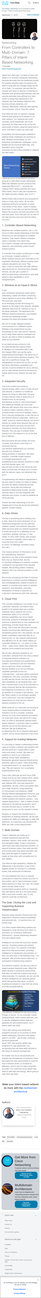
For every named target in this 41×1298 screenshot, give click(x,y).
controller (10, 1141)
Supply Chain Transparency (13, 1273)
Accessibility (8, 1265)
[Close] (38, 1280)
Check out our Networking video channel (26, 1175)
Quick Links (9, 1215)
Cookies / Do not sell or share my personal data (18, 1261)
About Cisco (8, 1220)
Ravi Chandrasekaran (11, 69)
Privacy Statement (19, 1289)
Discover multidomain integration (26, 1204)
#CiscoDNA (10, 1137)
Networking (14, 9)
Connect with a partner (12, 1232)
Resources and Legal (12, 1239)
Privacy (7, 1256)
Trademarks (8, 1269)
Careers (7, 1228)
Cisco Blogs (15, 3)
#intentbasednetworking (24, 1137)
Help (6, 1248)
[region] (20, 1287)
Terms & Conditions (11, 1252)
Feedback (8, 1244)
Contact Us (8, 1224)
